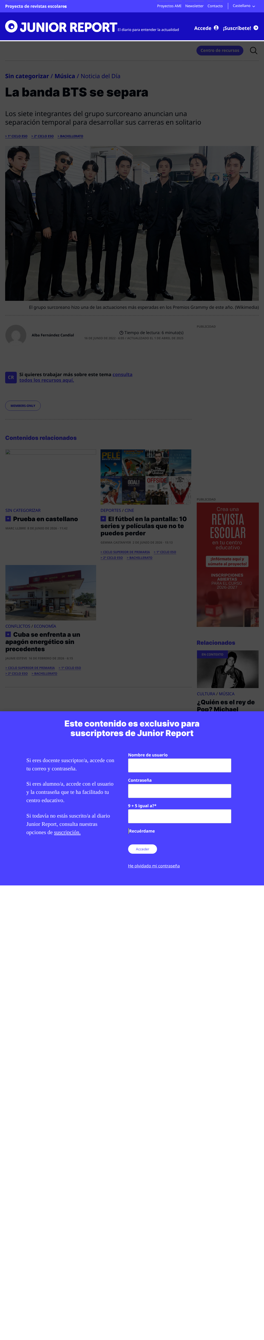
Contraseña (140, 780)
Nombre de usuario (148, 755)
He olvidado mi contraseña (154, 866)
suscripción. (67, 832)
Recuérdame (142, 831)
